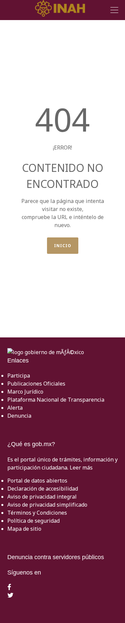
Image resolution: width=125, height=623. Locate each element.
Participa (18, 375)
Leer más (81, 467)
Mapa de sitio (24, 528)
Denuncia (19, 415)
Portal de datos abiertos (37, 480)
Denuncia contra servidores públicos (55, 557)
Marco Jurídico (25, 391)
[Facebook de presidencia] (9, 587)
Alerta (15, 407)
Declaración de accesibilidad (42, 488)
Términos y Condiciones (37, 512)
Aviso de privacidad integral (42, 496)
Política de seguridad (33, 520)
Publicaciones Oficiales (36, 383)
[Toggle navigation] (113, 10)
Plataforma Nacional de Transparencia (55, 399)
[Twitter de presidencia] (10, 595)
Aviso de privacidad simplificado (47, 504)
